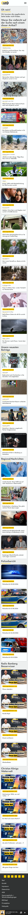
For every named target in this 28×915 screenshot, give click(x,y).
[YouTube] (16, 876)
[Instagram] (12, 876)
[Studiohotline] (23, 876)
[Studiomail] (19, 876)
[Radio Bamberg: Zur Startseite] (12, 3)
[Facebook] (8, 876)
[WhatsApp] (5, 876)
